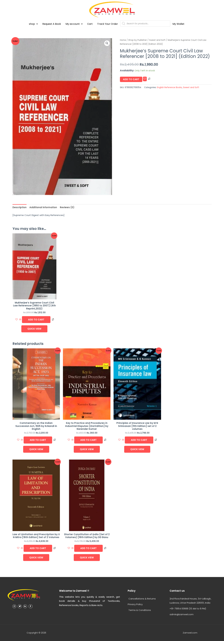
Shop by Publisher (137, 40)
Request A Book (51, 24)
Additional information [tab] (43, 207)
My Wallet (178, 24)
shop (32, 24)
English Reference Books (169, 87)
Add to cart (131, 79)
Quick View (34, 328)
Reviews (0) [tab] (67, 207)
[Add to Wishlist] (145, 79)
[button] (33, 23)
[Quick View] (20, 319)
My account (73, 24)
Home (123, 40)
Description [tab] (19, 207)
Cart (90, 24)
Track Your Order (107, 24)
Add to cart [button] (36, 319)
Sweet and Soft (157, 40)
